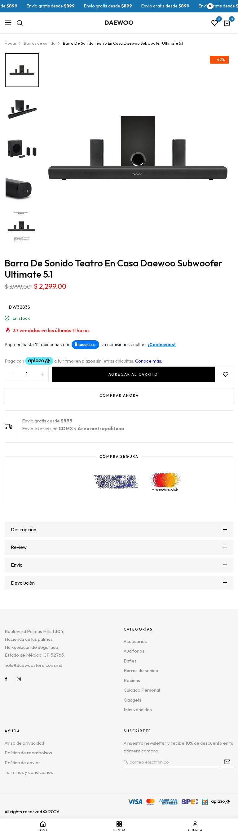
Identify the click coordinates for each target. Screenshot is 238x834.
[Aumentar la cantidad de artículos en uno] (42, 374)
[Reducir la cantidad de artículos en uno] (11, 374)
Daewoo (119, 22)
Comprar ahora (119, 395)
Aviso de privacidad (24, 743)
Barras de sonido (141, 670)
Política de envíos (23, 762)
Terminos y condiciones (29, 772)
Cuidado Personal (142, 690)
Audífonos (134, 651)
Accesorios (135, 641)
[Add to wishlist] (225, 374)
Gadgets (133, 700)
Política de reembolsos (28, 753)
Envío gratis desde (39, 6)
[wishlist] (214, 23)
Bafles (130, 661)
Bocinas (132, 680)
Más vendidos (138, 709)
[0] (226, 23)
